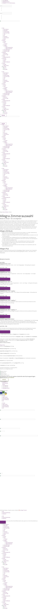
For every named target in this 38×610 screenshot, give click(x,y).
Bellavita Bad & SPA (6, 57)
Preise (4, 42)
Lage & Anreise (6, 65)
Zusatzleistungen (6, 51)
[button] (19, 333)
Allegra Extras (2, 344)
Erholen (3, 55)
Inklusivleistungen (6, 49)
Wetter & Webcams (6, 61)
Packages (5, 45)
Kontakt (3, 63)
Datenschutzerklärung (6, 512)
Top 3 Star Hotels (6, 32)
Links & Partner (6, 37)
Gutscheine (5, 36)
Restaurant (5, 53)
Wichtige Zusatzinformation (5, 332)
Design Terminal (24, 510)
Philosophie (5, 30)
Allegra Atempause (9, 48)
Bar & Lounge (5, 54)
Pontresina (4, 58)
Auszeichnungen (6, 31)
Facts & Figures (6, 29)
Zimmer (4, 41)
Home (4, 212)
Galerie (4, 38)
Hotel (3, 28)
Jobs (4, 35)
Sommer (5, 43)
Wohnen (3, 40)
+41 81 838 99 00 (11, 377)
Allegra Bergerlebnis (9, 47)
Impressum (4, 513)
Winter (4, 60)
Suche (1, 5)
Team (4, 34)
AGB (3, 511)
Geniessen (4, 52)
